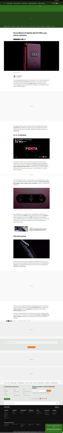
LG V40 (29, 320)
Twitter (58, 3)
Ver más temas (7, 398)
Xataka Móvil (6, 413)
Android (5, 393)
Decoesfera (46, 413)
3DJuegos (13, 411)
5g (14, 393)
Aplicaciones (6, 391)
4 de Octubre (39, 81)
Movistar (25, 26)
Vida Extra (13, 413)
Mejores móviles (13, 382)
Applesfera (6, 414)
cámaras (21, 320)
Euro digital (13, 26)
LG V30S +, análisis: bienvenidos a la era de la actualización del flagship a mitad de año (38, 229)
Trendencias (46, 411)
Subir (56, 407)
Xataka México (6, 424)
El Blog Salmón (55, 411)
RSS (44, 398)
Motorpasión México (38, 424)
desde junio (45, 261)
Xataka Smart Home (6, 416)
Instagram (55, 3)
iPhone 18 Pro (33, 26)
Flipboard (53, 3)
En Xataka (31, 227)
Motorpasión (38, 411)
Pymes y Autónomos (54, 413)
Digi (29, 26)
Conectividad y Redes (26, 395)
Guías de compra (16, 391)
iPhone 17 (27, 382)
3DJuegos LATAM (14, 424)
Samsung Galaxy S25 (21, 382)
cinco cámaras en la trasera (26, 168)
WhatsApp (42, 26)
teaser (25, 320)
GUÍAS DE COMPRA (41, 3)
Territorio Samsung (26, 391)
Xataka (5, 411)
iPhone (24, 393)
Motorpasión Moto (39, 413)
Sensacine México (23, 424)
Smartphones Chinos (17, 395)
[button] (19, 76)
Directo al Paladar (31, 411)
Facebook (20, 39)
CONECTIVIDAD (9, 3)
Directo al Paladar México (31, 424)
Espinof (21, 413)
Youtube (56, 3)
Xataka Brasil (6, 425)
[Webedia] (56, 0)
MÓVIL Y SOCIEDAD (16, 3)
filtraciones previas (18, 222)
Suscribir (48, 390)
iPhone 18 (38, 26)
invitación (25, 126)
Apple (15, 389)
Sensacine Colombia (22, 426)
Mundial (18, 26)
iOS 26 (31, 382)
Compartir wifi (47, 382)
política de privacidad (45, 392)
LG (17, 320)
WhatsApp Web (47, 26)
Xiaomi (24, 389)
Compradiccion (47, 414)
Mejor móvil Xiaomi (41, 382)
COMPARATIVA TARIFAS (32, 3)
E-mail (25, 39)
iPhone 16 (35, 382)
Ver (32, 347)
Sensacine (22, 411)
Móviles (21, 26)
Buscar (57, 403)
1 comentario (17, 39)
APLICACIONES (24, 3)
